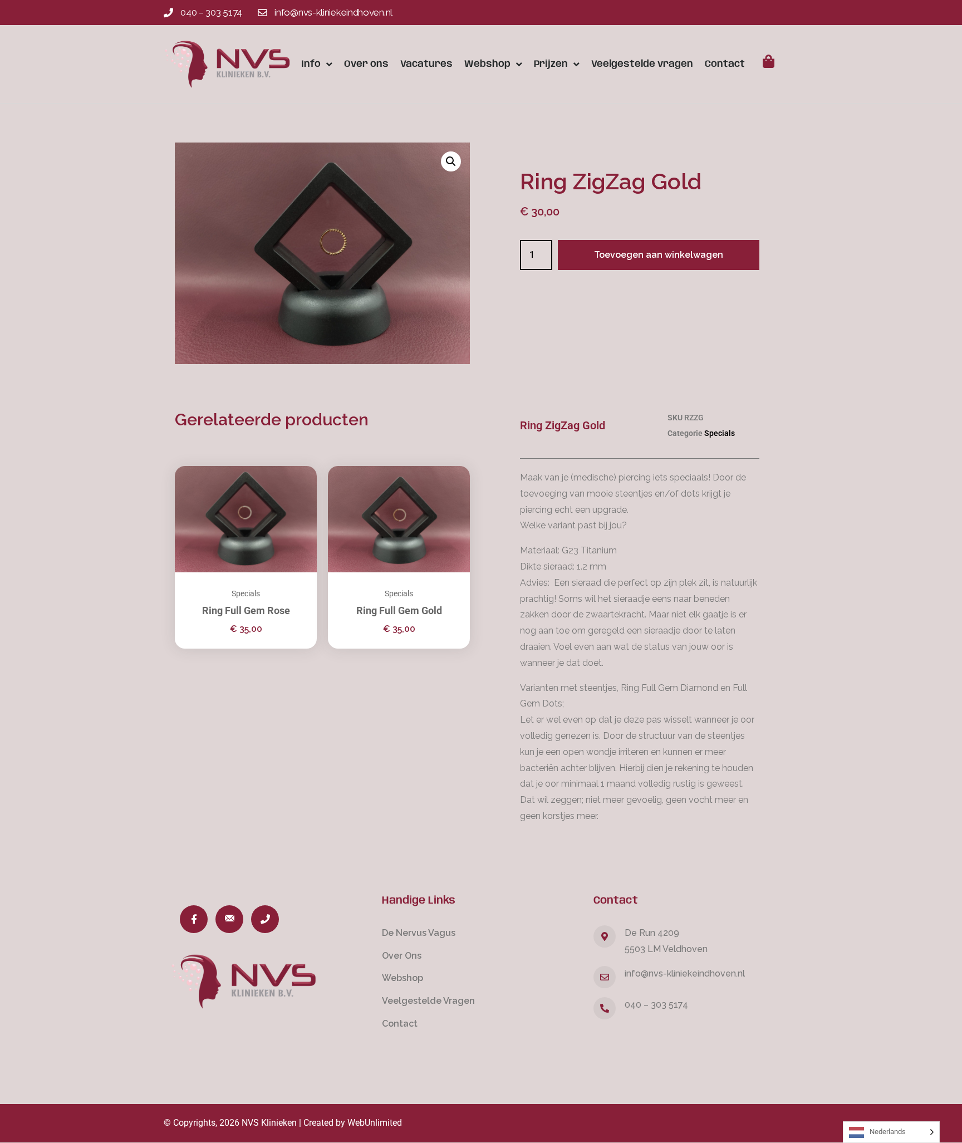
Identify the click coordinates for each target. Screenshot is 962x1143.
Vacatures (426, 64)
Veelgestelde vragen (642, 64)
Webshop (487, 64)
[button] (451, 161)
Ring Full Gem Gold (399, 610)
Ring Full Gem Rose (246, 610)
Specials (246, 593)
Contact (725, 64)
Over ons (366, 64)
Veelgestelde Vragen (428, 1000)
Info (311, 64)
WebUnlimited (374, 1122)
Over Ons (401, 955)
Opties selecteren (294, 480)
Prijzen (551, 64)
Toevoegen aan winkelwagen (658, 254)
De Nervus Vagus (418, 933)
